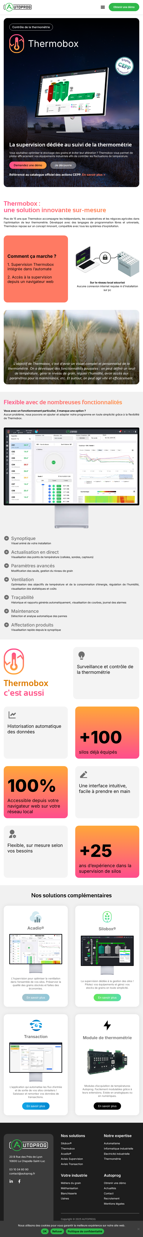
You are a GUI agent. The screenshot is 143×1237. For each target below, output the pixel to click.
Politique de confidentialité (85, 1231)
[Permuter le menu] (103, 7)
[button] (31, 27)
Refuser (57, 1231)
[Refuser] (138, 1229)
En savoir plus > (93, 174)
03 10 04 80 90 (18, 1169)
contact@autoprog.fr (22, 1173)
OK (45, 1231)
